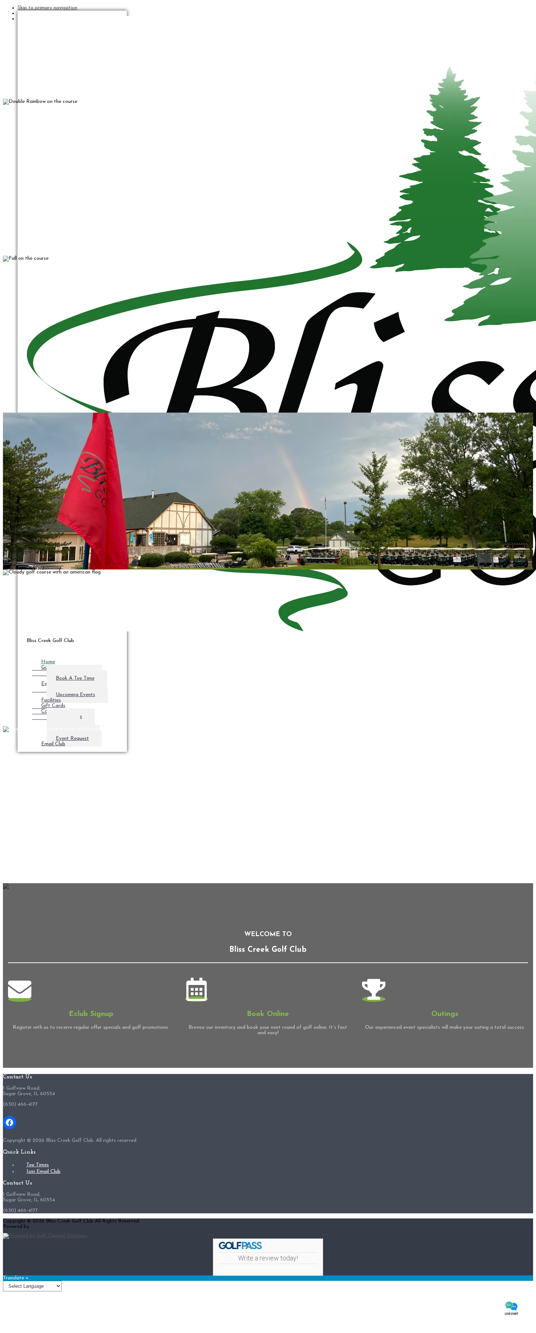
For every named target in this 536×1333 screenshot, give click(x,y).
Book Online (268, 1014)
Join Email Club (43, 1171)
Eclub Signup (91, 1014)
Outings (444, 1014)
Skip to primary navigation (47, 8)
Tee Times (37, 1165)
